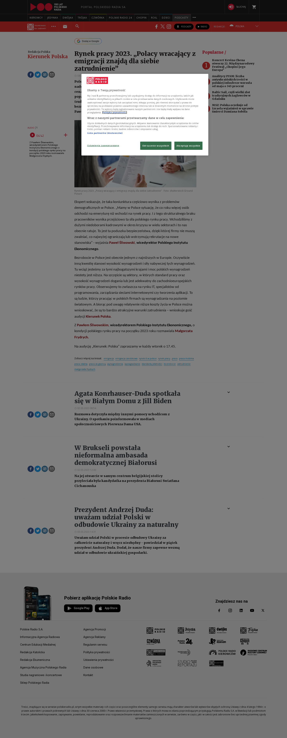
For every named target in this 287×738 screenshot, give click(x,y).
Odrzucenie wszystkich (155, 145)
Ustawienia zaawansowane (103, 145)
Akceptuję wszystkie (188, 145)
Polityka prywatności (114, 112)
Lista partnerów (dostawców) (104, 132)
